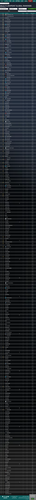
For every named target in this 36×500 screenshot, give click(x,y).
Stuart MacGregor (7, 419)
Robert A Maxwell (7, 325)
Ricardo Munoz (7, 133)
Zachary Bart (7, 365)
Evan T (6, 213)
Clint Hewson (7, 47)
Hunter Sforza (7, 434)
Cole (5, 118)
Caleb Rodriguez (7, 29)
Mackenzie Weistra (7, 144)
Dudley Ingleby (9, 98)
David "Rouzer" (7, 488)
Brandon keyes (7, 105)
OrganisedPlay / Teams (18, 1)
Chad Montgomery (9, 52)
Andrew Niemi (8, 78)
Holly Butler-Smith (7, 261)
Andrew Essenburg (7, 184)
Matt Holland (7, 472)
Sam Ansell (6, 291)
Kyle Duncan (8, 113)
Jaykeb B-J (8, 116)
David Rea (6, 284)
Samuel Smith (7, 44)
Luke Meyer (6, 455)
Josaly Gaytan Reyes (8, 388)
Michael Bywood (7, 146)
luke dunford (8, 55)
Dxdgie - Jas (8, 88)
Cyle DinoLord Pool (7, 210)
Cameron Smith (9, 246)
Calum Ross (8, 100)
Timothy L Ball (7, 108)
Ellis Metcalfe (8, 363)
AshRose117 (8, 37)
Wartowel (6, 465)
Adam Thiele (7, 162)
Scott (6, 269)
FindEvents (22, 1)
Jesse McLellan (7, 416)
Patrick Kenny (7, 294)
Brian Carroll (7, 103)
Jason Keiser (6, 309)
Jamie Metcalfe (9, 302)
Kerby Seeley (7, 452)
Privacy (25, 496)
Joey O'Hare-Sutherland (8, 332)
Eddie (6, 320)
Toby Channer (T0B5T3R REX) (10, 75)
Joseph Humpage (9, 136)
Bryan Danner (7, 427)
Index (3, 3)
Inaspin (6, 391)
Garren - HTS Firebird (8, 467)
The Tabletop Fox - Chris (10, 14)
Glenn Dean (6, 447)
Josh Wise (6, 167)
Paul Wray (6, 172)
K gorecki (8, 93)
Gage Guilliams (9, 376)
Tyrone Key (6, 462)
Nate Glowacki (7, 378)
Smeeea (6, 457)
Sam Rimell (6, 85)
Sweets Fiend (7, 202)
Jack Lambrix (7, 340)
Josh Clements (7, 256)
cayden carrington (7, 134)
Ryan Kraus (8, 24)
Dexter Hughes (7, 279)
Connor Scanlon (7, 106)
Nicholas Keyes (9, 62)
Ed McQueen (6, 342)
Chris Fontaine (7, 396)
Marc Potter (6, 220)
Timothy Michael (9, 368)
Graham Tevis (7, 345)
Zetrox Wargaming (9, 65)
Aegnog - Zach (7, 337)
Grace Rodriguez (7, 60)
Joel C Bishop (7, 197)
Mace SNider (7, 424)
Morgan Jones (7, 276)
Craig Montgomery (9, 57)
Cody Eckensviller (7, 319)
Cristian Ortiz (7, 317)
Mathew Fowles (7, 179)
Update (32, 8)
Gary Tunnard (8, 34)
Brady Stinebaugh (7, 350)
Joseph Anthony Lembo (8, 493)
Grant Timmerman (7, 304)
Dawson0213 (8, 432)
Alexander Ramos (9, 218)
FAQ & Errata (14, 497)
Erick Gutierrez (7, 248)
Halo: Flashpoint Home (14, 496)
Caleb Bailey (7, 154)
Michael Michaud (7, 477)
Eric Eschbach (7, 271)
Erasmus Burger (7, 266)
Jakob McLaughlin (7, 383)
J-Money (6, 449)
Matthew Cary (7, 72)
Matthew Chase (9, 90)
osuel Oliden (7, 253)
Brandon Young (7, 207)
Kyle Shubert (8, 121)
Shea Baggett (7, 95)
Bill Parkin (6, 156)
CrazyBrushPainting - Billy (10, 16)
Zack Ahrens (6, 195)
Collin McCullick (7, 299)
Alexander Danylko (7, 235)
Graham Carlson (7, 386)
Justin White (6, 169)
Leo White (6, 192)
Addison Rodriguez (7, 111)
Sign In (34, 1)
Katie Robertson (9, 187)
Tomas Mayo (6, 281)
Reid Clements (7, 182)
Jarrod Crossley (9, 409)
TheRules (13, 1)
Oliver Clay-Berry (9, 42)
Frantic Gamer (7, 174)
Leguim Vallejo (7, 442)
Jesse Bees (6, 347)
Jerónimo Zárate (7, 286)
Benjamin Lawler (7, 131)
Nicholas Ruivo (7, 274)
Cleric (7, 32)
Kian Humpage (7, 330)
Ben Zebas (6, 353)
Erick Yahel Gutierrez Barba (8, 437)
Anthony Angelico (7, 485)
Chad (6, 348)
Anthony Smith (7, 230)
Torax (6, 215)
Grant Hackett (7, 460)
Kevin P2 (6, 200)
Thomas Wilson (9, 70)
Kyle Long (8, 159)
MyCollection (6, 1)
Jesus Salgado (7, 414)
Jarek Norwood (7, 263)
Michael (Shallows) (7, 421)
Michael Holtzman (7, 258)
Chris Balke (6, 289)
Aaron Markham (7, 411)
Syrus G (6, 475)
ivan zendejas (7, 490)
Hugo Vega (6, 190)
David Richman (7, 27)
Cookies (27, 496)
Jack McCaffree (9, 470)
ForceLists (10, 1)
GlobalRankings (26, 1)
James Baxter (7, 398)
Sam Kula (8, 164)
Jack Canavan (8, 157)
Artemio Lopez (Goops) (8, 355)
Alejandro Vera (7, 314)
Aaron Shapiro (7, 404)
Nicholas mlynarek (9, 141)
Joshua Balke (7, 307)
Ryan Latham (8, 77)
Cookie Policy (32, 497)
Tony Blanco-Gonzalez (8, 123)
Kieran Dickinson (7, 126)
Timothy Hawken (7, 251)
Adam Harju (6, 358)
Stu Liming (6, 429)
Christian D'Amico (7, 83)
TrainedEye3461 (7, 151)
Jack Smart (6, 406)
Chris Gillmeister (7, 177)
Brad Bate (6, 480)
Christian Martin (7, 370)
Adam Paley (6, 426)
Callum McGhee (7, 243)
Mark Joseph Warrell (8, 21)
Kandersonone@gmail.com (8, 225)
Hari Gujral (8, 139)
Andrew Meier (7, 373)
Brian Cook (8, 80)
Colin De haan (7, 228)
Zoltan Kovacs (7, 327)
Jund (7, 381)
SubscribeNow (30, 1)
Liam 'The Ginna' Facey (8, 49)
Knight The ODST (9, 401)
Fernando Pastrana (7, 393)
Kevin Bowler (7, 128)
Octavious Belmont (7, 322)
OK (32, 498)
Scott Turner (6, 312)
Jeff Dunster (7, 238)
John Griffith (8, 39)
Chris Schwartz (7, 149)
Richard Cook (7, 233)
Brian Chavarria (7, 205)
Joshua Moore (7, 223)
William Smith (7, 67)
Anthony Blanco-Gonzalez (8, 241)
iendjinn (6, 292)
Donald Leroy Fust (9, 297)
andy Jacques (7, 439)
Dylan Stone (8, 19)
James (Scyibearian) (7, 360)
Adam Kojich (7, 444)
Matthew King (8, 335)
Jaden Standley (9, 185)
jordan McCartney (7, 483)
